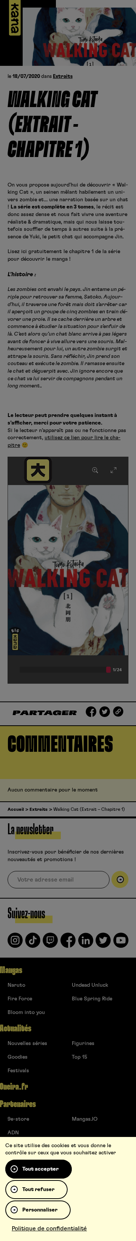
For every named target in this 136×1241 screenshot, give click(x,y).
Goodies (18, 1057)
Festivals (18, 1070)
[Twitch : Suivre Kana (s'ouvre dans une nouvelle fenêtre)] (50, 943)
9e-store (18, 1119)
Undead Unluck (90, 985)
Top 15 (79, 1057)
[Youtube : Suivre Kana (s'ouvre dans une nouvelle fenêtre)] (120, 943)
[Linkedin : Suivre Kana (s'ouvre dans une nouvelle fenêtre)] (85, 943)
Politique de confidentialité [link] (49, 1228)
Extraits (63, 76)
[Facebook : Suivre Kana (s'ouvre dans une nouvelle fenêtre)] (68, 943)
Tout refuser (38, 1189)
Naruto (16, 985)
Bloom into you (26, 1012)
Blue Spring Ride (92, 999)
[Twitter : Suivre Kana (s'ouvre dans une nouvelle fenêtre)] (103, 943)
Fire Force (20, 999)
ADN (13, 1132)
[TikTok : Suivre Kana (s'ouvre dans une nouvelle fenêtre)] (32, 943)
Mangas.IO (84, 1119)
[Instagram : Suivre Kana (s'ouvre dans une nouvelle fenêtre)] (15, 943)
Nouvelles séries (27, 1043)
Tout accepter (40, 1169)
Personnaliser (39, 1210)
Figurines (83, 1043)
